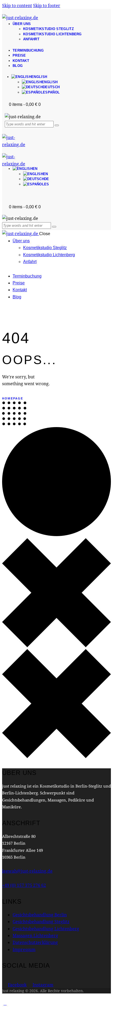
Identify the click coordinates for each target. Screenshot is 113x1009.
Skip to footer (46, 5)
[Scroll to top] (5, 1003)
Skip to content (17, 5)
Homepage (12, 398)
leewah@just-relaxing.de (27, 871)
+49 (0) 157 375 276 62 (24, 885)
